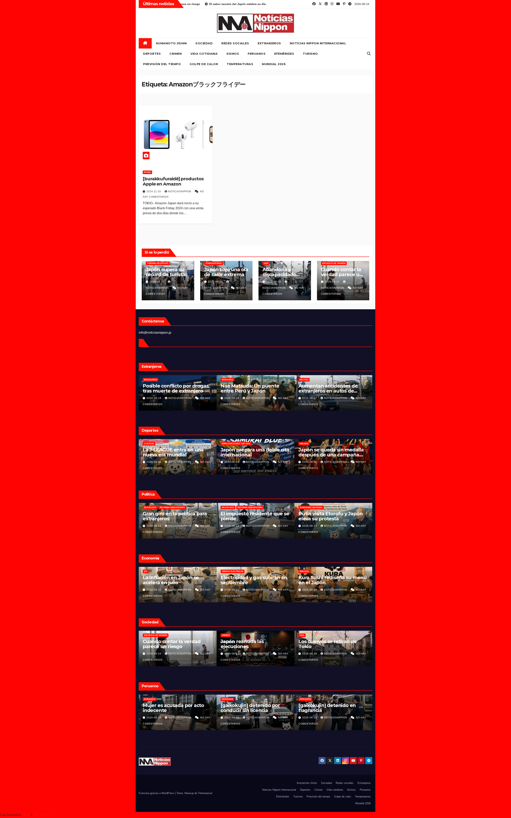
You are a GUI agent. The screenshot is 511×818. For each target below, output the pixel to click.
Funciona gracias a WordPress (157, 793)
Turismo (310, 54)
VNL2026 (226, 443)
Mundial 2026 (274, 64)
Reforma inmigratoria (172, 507)
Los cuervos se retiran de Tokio (250, 644)
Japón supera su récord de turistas (166, 272)
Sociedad (204, 43)
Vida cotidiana (204, 54)
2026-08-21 (154, 589)
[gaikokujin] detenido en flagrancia (249, 707)
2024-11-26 (154, 191)
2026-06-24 (154, 717)
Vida (266, 263)
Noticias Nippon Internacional (318, 43)
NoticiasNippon (180, 191)
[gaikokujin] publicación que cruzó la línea (331, 707)
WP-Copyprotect (42, 814)
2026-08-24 (157, 281)
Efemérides (284, 54)
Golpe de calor (204, 64)
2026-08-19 (310, 589)
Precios (226, 571)
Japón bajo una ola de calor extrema (226, 272)
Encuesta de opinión (334, 263)
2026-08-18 (154, 398)
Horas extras (308, 571)
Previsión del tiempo (162, 64)
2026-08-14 (154, 526)
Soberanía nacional (233, 507)
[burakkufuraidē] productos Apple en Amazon (173, 181)
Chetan (26, 814)
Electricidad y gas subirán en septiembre (176, 580)
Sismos (232, 54)
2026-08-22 (154, 653)
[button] (369, 54)
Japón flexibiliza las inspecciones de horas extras (332, 580)
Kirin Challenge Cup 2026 (158, 443)
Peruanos (256, 54)
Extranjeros (269, 43)
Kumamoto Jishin (171, 43)
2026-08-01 (310, 462)
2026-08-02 (232, 462)
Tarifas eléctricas (154, 571)
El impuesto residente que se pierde (177, 516)
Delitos (226, 380)
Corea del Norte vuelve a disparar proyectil (327, 516)
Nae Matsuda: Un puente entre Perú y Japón (172, 388)
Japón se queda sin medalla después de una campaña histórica (253, 455)
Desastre (305, 635)
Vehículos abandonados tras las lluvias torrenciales (331, 644)
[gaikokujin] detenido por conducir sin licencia (172, 707)
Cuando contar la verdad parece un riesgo (341, 274)
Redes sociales (235, 43)
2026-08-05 (154, 462)
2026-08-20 (232, 589)
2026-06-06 (310, 717)
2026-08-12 (310, 526)
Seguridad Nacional (311, 507)
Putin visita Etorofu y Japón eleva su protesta (253, 516)
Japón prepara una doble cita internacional (177, 452)
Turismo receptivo (157, 263)
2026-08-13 (232, 526)
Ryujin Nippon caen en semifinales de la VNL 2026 (329, 452)
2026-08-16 (310, 398)
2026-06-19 (232, 717)
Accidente (305, 380)
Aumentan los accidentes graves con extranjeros (328, 388)
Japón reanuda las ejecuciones (164, 644)
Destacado (150, 507)
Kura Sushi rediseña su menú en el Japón (255, 580)
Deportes (152, 54)
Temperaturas (240, 64)
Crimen (175, 54)
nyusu (147, 172)
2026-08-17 (232, 398)
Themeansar (205, 793)
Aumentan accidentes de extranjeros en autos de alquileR (250, 391)
